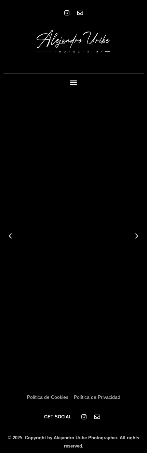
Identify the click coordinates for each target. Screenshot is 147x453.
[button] (73, 82)
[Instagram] (67, 13)
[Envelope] (80, 13)
